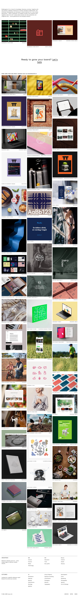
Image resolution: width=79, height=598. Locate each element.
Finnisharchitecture (5, 94)
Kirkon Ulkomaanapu (56, 444)
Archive (66, 594)
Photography (24, 42)
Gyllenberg (29, 297)
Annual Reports (44, 155)
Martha (54, 205)
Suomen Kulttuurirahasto (6, 126)
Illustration (49, 385)
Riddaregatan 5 (4, 42)
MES (53, 392)
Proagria (28, 359)
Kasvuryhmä (29, 96)
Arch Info (54, 149)
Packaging (75, 299)
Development (68, 40)
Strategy (50, 46)
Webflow (76, 40)
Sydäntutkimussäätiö (5, 382)
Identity (46, 46)
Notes (71, 594)
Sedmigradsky (55, 321)
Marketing (50, 96)
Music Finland (29, 215)
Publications (24, 126)
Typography (50, 215)
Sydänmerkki (29, 385)
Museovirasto (4, 322)
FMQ (53, 414)
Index (76, 594)
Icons (46, 385)
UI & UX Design (74, 116)
